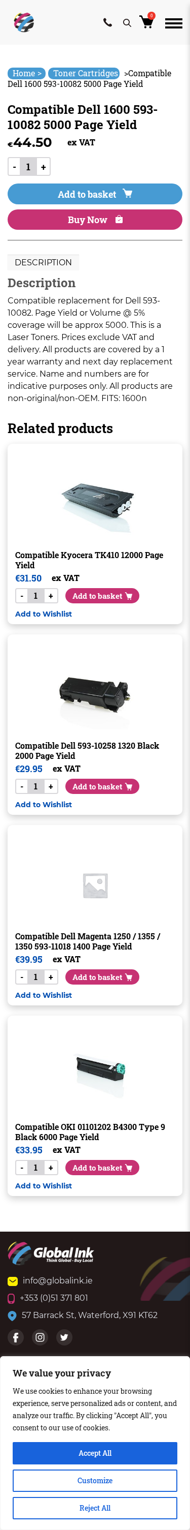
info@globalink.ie (58, 1281)
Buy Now (88, 219)
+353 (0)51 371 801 (54, 1298)
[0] (148, 24)
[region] (95, 1443)
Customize (95, 1480)
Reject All (95, 1508)
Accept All (95, 1453)
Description (43, 262)
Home (27, 73)
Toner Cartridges (85, 73)
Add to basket (87, 194)
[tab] (43, 262)
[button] (43, 613)
